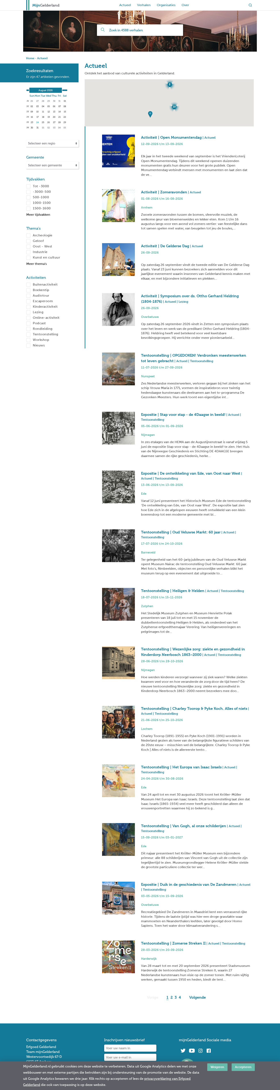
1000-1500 (42, 203)
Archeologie (42, 235)
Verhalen (144, 5)
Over (185, 5)
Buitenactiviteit (45, 284)
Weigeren (217, 1067)
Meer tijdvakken (38, 215)
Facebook (209, 1051)
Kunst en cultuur (46, 257)
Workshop (41, 340)
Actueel (125, 5)
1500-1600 (42, 208)
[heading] (45, 90)
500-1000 (41, 197)
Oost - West (42, 246)
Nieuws (39, 345)
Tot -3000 (41, 186)
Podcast (39, 323)
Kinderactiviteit (45, 307)
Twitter (183, 1051)
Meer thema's (36, 264)
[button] (153, 116)
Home (30, 58)
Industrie (40, 252)
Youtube (191, 1051)
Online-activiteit (46, 318)
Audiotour (41, 295)
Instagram (200, 1051)
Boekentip (41, 290)
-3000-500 (42, 192)
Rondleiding (42, 329)
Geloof (38, 241)
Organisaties (166, 5)
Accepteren (243, 1067)
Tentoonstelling (45, 334)
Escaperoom (43, 301)
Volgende (197, 997)
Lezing (38, 312)
